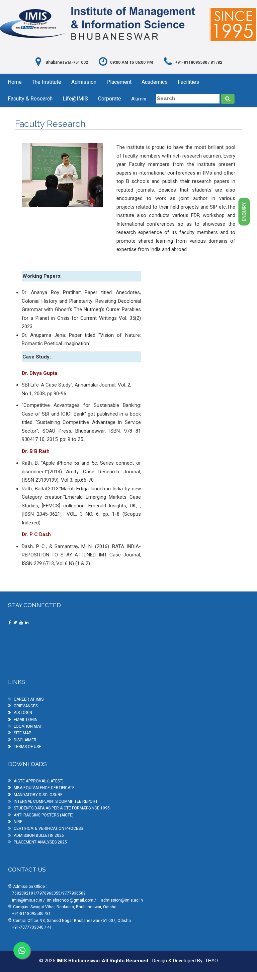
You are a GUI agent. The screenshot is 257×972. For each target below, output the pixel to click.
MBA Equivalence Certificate (44, 787)
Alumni (138, 99)
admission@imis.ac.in (122, 900)
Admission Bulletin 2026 (39, 835)
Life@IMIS (75, 98)
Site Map (22, 733)
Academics (155, 82)
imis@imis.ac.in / (29, 900)
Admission (83, 82)
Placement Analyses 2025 (40, 842)
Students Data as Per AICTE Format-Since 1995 (62, 808)
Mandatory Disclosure (38, 794)
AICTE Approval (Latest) (39, 781)
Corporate (109, 98)
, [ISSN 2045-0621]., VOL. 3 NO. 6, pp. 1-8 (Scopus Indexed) (81, 514)
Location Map (28, 726)
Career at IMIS (29, 699)
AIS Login (23, 712)
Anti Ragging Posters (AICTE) (44, 815)
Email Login (25, 719)
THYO (211, 961)
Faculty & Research (30, 98)
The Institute (46, 82)
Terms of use (27, 746)
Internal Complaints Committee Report (56, 801)
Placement (119, 82)
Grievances (26, 706)
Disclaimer (25, 740)
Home (15, 82)
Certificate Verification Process (48, 828)
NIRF (18, 821)
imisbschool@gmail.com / (72, 900)
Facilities (188, 82)
